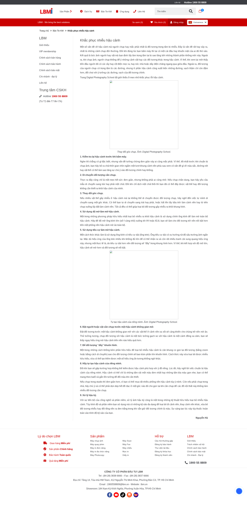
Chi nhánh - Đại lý (195, 455)
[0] (200, 11)
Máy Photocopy (97, 455)
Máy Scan (127, 441)
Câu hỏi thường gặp (164, 441)
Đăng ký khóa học (163, 451)
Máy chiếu (127, 448)
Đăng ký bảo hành (163, 444)
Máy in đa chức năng (99, 451)
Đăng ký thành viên (163, 455)
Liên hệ (177, 3)
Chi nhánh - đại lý (48, 76)
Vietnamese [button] (198, 22)
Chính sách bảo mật (49, 70)
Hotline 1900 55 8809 (195, 2)
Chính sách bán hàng (50, 57)
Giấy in (125, 455)
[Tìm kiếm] (191, 11)
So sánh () (137, 22)
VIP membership (47, 51)
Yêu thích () (160, 22)
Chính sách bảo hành (50, 64)
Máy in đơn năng (97, 448)
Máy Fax (126, 444)
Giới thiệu (44, 45)
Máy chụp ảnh (96, 441)
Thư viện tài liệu (162, 448)
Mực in (125, 451)
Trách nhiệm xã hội (195, 444)
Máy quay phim (97, 444)
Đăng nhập (178, 22)
